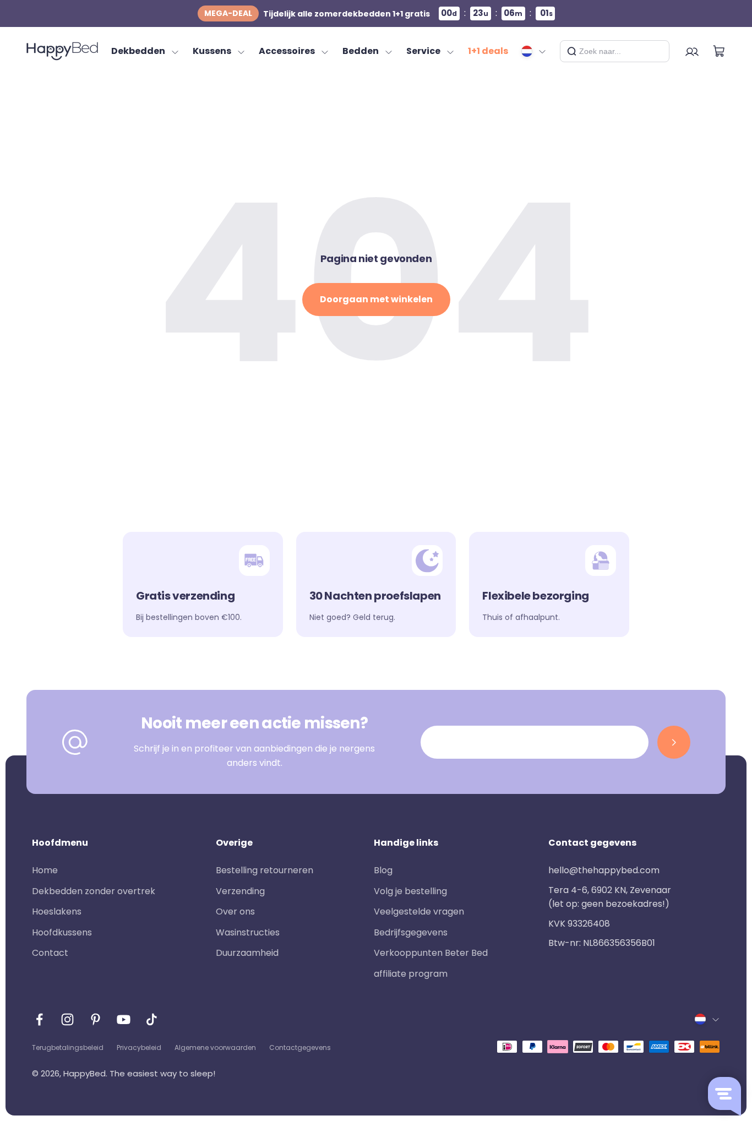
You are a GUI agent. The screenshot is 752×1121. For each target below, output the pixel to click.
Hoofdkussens (62, 932)
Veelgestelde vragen (419, 911)
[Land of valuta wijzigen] (534, 51)
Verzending (240, 891)
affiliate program (411, 973)
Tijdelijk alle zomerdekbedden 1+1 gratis (317, 13)
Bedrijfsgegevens (411, 932)
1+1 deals (488, 51)
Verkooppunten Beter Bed (431, 952)
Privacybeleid (139, 1047)
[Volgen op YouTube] (123, 1019)
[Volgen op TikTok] (151, 1019)
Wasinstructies (248, 932)
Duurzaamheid (247, 952)
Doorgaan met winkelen (376, 299)
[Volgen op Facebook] (39, 1019)
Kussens (212, 51)
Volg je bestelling (410, 891)
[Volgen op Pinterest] (95, 1019)
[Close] (656, 51)
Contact (50, 952)
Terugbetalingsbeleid (67, 1047)
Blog (383, 870)
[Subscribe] (673, 742)
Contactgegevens (300, 1047)
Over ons (235, 911)
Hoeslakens (56, 911)
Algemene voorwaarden (215, 1047)
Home (45, 870)
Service (423, 51)
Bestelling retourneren (264, 870)
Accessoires (287, 51)
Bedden (360, 51)
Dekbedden (138, 51)
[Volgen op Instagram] (67, 1019)
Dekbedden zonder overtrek (93, 891)
